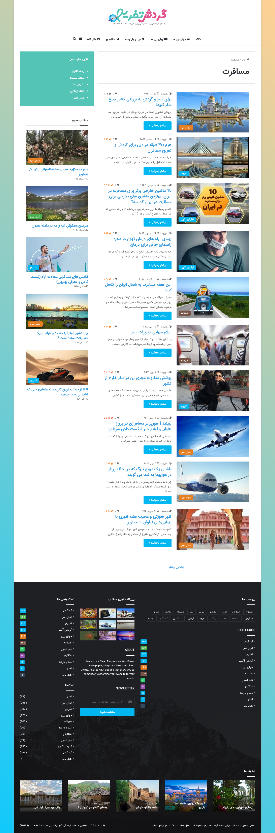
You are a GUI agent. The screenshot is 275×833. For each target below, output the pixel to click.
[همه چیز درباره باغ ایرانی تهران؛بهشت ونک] (88, 624)
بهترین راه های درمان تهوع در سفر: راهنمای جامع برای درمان (143, 242)
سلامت (180, 612)
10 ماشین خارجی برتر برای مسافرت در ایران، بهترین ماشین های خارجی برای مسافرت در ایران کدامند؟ (140, 196)
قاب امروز (248, 680)
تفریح (213, 612)
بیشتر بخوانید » (157, 125)
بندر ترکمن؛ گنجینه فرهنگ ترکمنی (41, 807)
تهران (202, 612)
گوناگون (248, 641)
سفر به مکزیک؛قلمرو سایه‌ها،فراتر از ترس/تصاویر (58, 171)
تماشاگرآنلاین (77, 91)
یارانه (150, 619)
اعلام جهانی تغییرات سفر (151, 332)
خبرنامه (249, 674)
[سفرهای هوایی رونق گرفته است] (107, 624)
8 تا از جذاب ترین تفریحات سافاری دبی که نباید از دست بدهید (57, 392)
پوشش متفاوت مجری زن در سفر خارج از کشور (138, 381)
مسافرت (235, 619)
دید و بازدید (134, 39)
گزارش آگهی (246, 661)
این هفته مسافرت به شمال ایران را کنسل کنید (138, 287)
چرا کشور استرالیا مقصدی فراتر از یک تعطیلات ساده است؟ (62, 335)
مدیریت (164, 94)
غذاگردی (111, 39)
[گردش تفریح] (137, 16)
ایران (224, 612)
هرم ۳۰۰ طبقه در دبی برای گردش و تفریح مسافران (143, 148)
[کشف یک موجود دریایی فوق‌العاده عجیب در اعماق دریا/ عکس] (88, 636)
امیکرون (236, 612)
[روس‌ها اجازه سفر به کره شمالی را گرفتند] (125, 613)
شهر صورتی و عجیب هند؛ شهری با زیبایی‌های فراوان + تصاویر (143, 519)
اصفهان (249, 612)
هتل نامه (92, 39)
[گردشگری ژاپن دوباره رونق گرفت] (107, 636)
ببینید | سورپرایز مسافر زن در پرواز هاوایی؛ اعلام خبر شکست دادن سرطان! (140, 426)
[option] (234, 795)
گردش (191, 619)
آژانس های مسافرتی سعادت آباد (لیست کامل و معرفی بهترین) (59, 279)
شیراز (156, 612)
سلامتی (168, 612)
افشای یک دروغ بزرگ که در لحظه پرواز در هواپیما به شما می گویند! (140, 472)
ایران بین (158, 39)
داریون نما (78, 84)
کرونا (202, 619)
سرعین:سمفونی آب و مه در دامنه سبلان (60, 225)
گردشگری (163, 619)
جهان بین (181, 39)
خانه (198, 39)
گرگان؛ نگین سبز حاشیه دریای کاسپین (236, 805)
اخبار (250, 699)
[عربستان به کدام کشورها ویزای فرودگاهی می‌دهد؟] (107, 613)
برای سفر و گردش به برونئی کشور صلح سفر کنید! (140, 102)
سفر (191, 612)
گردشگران (177, 619)
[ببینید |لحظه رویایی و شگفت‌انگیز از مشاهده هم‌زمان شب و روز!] (125, 636)
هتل (224, 619)
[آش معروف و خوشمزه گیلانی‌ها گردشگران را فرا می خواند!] (88, 613)
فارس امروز (78, 98)
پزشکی (213, 619)
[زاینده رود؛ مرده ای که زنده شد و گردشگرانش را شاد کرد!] (125, 624)
